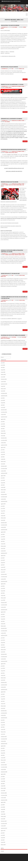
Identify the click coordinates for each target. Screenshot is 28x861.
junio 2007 (3, 835)
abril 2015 (3, 621)
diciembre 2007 (4, 821)
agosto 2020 (3, 475)
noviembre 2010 (4, 738)
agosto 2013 (3, 663)
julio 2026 (3, 362)
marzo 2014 (3, 647)
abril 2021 (3, 456)
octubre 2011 (3, 715)
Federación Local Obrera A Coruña (18, 86)
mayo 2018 (3, 539)
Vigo (23, 68)
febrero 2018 (3, 546)
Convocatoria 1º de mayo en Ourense (10, 25)
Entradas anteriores (6, 354)
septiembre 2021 (4, 445)
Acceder (2, 851)
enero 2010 (3, 762)
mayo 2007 (3, 837)
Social (23, 254)
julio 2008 (3, 804)
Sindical (2, 28)
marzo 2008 (3, 814)
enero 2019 (3, 520)
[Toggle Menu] (27, 14)
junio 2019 (3, 508)
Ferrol (20, 184)
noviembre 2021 (4, 440)
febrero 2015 (3, 626)
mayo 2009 (3, 781)
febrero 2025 (3, 374)
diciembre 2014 (4, 628)
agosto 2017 (3, 555)
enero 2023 (3, 407)
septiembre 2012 (4, 689)
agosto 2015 (3, 612)
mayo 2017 (3, 562)
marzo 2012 (3, 703)
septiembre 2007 (4, 828)
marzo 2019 (3, 515)
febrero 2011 (3, 731)
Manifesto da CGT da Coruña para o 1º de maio (12, 84)
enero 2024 (3, 391)
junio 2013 (3, 668)
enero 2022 (3, 435)
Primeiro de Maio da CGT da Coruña (9, 182)
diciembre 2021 (4, 438)
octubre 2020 (3, 471)
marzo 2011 (3, 729)
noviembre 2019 (4, 496)
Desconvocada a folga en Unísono (9, 67)
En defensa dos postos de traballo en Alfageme (13, 335)
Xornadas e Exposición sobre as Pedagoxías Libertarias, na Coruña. (12, 251)
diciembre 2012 (4, 682)
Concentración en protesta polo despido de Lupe (13, 149)
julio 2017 (3, 558)
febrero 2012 (3, 706)
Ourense (24, 27)
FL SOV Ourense (14, 27)
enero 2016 (3, 600)
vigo (12, 68)
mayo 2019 (3, 510)
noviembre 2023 (4, 393)
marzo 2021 (3, 459)
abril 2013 (3, 673)
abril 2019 (3, 513)
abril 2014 (3, 644)
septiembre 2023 (4, 395)
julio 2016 (3, 586)
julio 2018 (3, 534)
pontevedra (14, 337)
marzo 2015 (3, 623)
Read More (25, 79)
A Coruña (6, 87)
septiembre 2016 (4, 581)
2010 (14, 21)
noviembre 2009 (4, 767)
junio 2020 (3, 480)
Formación (16, 254)
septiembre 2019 (4, 501)
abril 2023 (3, 405)
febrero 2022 (3, 433)
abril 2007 (3, 840)
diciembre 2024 (4, 379)
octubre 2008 (3, 797)
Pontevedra (24, 337)
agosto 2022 (3, 419)
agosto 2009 (3, 774)
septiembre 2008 (4, 800)
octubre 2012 (3, 687)
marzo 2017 (3, 567)
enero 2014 (3, 651)
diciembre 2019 (4, 494)
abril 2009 (3, 783)
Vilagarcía (8, 338)
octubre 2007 (3, 825)
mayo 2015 (3, 619)
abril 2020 (3, 485)
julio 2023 (3, 398)
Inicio (12, 21)
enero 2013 (3, 680)
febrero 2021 (3, 461)
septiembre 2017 (4, 553)
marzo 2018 (3, 543)
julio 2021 (3, 449)
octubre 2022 (3, 414)
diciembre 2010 (4, 736)
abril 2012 (3, 701)
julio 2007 (3, 833)
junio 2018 (3, 536)
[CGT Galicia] (14, 10)
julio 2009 (3, 776)
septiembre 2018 (4, 529)
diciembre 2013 (4, 654)
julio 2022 (3, 421)
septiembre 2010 (4, 743)
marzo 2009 (3, 785)
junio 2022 (3, 424)
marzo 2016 (3, 595)
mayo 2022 (3, 426)
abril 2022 (3, 428)
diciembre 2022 (4, 409)
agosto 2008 (3, 802)
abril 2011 (3, 727)
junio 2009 (3, 778)
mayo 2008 (3, 809)
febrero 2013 (3, 677)
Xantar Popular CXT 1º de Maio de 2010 (10, 273)
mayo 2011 (3, 724)
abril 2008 (3, 811)
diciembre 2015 (4, 602)
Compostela (10, 184)
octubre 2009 (3, 769)
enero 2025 (3, 376)
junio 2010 (3, 750)
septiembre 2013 (4, 661)
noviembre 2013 (4, 656)
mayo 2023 (3, 402)
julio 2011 (3, 720)
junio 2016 (3, 588)
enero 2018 (3, 548)
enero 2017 (3, 572)
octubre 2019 (3, 499)
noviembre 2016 (4, 576)
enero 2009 (3, 790)
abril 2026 (3, 367)
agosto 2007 (3, 830)
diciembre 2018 (4, 522)
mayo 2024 (3, 386)
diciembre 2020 (4, 466)
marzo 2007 (3, 842)
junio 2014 (3, 640)
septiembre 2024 (4, 384)
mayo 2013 (3, 670)
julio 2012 (3, 694)
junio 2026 (3, 365)
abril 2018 (3, 541)
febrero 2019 (3, 517)
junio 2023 (3, 400)
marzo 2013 (3, 675)
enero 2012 (3, 708)
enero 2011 (3, 734)
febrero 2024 (3, 388)
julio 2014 (3, 637)
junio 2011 (3, 722)
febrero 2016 (3, 597)
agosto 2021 (3, 447)
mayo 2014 (3, 642)
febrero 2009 (3, 788)
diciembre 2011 (4, 710)
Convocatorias (11, 152)
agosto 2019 (3, 503)
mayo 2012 (3, 699)
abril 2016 (3, 593)
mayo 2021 (3, 454)
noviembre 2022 (4, 412)
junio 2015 (3, 616)
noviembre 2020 (4, 468)
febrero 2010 (3, 760)
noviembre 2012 (4, 684)
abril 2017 (3, 565)
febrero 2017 (3, 569)
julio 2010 (3, 748)
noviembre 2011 (4, 713)
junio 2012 (3, 696)
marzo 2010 (3, 757)
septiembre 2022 (4, 416)
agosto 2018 (3, 532)
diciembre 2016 (4, 574)
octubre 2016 (3, 579)
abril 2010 (3, 755)
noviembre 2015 (4, 604)
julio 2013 (3, 666)
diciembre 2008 (4, 793)
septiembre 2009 (4, 771)
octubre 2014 (3, 633)
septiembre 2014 (4, 635)
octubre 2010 (3, 741)
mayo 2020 (3, 482)
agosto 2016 (3, 583)
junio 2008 (3, 807)
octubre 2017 (3, 550)
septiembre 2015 (4, 609)
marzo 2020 (3, 487)
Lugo (6, 121)
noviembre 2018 (4, 525)
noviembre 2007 (4, 823)
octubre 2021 (3, 442)
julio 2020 (3, 478)
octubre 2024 (3, 381)
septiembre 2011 (4, 717)
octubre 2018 (3, 527)
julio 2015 (3, 614)
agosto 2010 (3, 746)
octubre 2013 (3, 659)
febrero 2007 (3, 844)
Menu (14, 12)
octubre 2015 (3, 607)
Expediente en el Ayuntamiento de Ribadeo (11, 118)
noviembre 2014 (4, 630)
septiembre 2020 (4, 473)
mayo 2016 (3, 590)
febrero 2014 (3, 649)
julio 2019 (3, 506)
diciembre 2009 (4, 764)
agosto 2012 (3, 691)
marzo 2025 (3, 372)
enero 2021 (3, 463)
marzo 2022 (3, 431)
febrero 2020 (3, 489)
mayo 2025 (3, 369)
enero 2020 (3, 492)
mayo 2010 (3, 753)
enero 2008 (3, 818)
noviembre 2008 (4, 795)
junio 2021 (3, 452)
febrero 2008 (3, 816)
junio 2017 (3, 560)
